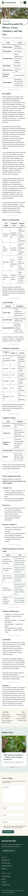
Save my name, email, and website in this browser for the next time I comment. (14, 826)
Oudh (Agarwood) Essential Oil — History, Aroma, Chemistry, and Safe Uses (13, 757)
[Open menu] (24, 2)
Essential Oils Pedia (9, 841)
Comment (6, 787)
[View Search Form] (21, 2)
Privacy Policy (6, 885)
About (3, 879)
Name (5, 808)
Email (5, 815)
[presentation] (14, 744)
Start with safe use (9, 850)
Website (5, 822)
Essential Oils (6, 21)
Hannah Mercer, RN (8, 37)
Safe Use (4, 868)
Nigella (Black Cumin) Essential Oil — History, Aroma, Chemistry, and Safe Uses (7, 717)
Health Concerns (6, 866)
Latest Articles (6, 876)
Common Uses (6, 863)
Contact (4, 882)
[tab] (12, 767)
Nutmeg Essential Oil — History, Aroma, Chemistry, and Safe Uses (21, 716)
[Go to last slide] (4, 751)
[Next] (24, 751)
